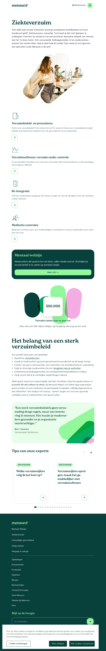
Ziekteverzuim (24, 465)
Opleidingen (17, 559)
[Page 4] (43, 507)
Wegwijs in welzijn (20, 551)
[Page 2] (38, 507)
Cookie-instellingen (18, 643)
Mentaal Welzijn (19, 529)
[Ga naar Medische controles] (15, 239)
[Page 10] (57, 507)
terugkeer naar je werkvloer (67, 368)
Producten (16, 569)
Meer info (51, 272)
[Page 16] (71, 507)
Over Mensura (18, 595)
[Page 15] (68, 507)
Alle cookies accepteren (82, 643)
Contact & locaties (20, 590)
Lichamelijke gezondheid (23, 540)
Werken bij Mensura (21, 600)
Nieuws (15, 580)
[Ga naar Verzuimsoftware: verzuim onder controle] (15, 171)
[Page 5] (45, 507)
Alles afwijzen (58, 643)
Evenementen (18, 564)
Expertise (16, 575)
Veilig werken (18, 546)
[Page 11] (59, 507)
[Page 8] (52, 507)
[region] (50, 636)
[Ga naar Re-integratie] (15, 205)
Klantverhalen (18, 585)
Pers (14, 605)
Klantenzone (80, 5)
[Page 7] (50, 507)
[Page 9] (54, 507)
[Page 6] (47, 507)
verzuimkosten (32, 358)
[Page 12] (61, 507)
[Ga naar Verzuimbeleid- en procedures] (15, 137)
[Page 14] (66, 507)
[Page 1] (35, 507)
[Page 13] (64, 507)
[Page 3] (40, 507)
